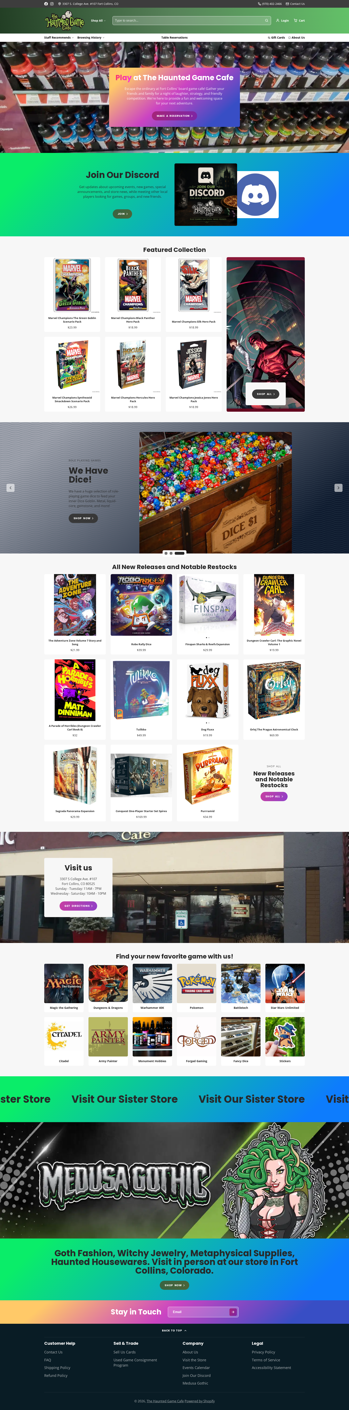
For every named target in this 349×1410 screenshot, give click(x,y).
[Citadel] (64, 1041)
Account (282, 20)
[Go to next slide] (338, 488)
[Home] (64, 20)
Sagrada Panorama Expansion (75, 783)
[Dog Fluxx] (192, 691)
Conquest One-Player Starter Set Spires (141, 783)
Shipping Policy (57, 1367)
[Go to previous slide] (10, 488)
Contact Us (53, 1352)
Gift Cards (278, 37)
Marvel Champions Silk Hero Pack (194, 294)
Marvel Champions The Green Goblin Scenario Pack (72, 294)
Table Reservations (174, 37)
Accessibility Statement (271, 1367)
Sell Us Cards (125, 1352)
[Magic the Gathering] (64, 988)
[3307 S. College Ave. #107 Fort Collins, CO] (88, 4)
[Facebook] (46, 4)
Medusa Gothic (195, 1383)
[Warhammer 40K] (152, 988)
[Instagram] (52, 4)
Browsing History (89, 37)
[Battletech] (241, 988)
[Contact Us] (295, 4)
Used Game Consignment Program (135, 1362)
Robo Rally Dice (141, 614)
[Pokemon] (196, 988)
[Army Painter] (108, 1041)
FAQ (47, 1359)
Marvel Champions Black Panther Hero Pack (133, 294)
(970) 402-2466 (272, 4)
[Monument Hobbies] (152, 1041)
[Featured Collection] (266, 334)
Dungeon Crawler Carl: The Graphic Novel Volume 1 (274, 614)
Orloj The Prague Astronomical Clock (274, 699)
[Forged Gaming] (196, 1041)
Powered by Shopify (200, 1401)
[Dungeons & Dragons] (108, 988)
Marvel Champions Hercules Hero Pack (133, 374)
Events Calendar (196, 1367)
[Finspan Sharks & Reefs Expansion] (192, 606)
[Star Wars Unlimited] (285, 988)
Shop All (97, 20)
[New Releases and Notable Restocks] (274, 783)
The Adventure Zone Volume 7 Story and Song (75, 614)
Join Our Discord (197, 1375)
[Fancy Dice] (241, 1041)
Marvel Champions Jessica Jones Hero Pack (194, 374)
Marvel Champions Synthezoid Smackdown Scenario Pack (72, 374)
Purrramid (208, 783)
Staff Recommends (57, 37)
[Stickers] (285, 1041)
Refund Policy (55, 1375)
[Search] (266, 20)
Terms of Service (266, 1359)
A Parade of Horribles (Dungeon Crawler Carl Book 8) (75, 699)
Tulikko (141, 699)
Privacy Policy (263, 1352)
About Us (298, 37)
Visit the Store (194, 1359)
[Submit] (233, 1312)
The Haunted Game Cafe (165, 1401)
